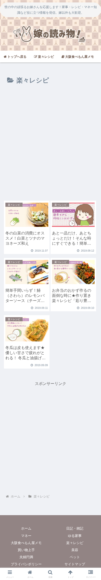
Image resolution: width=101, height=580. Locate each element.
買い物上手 (26, 550)
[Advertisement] (50, 144)
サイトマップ (74, 564)
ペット (75, 557)
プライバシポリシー (26, 564)
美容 (74, 550)
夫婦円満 (26, 557)
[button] (90, 532)
